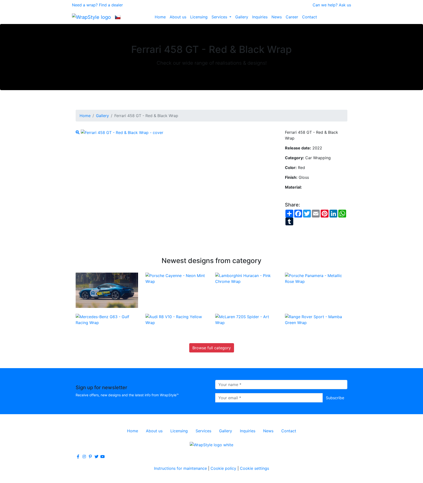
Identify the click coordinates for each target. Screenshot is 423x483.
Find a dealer (111, 4)
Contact (309, 16)
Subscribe (335, 397)
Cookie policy (223, 468)
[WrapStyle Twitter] (96, 456)
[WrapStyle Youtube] (102, 456)
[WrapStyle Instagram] (84, 456)
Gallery (241, 16)
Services (220, 16)
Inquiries (260, 16)
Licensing (199, 16)
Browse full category (211, 347)
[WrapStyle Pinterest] (90, 456)
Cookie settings (254, 468)
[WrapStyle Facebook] (78, 456)
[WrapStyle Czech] (118, 17)
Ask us (345, 4)
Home (160, 16)
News (276, 16)
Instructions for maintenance (180, 468)
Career (292, 16)
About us (178, 16)
